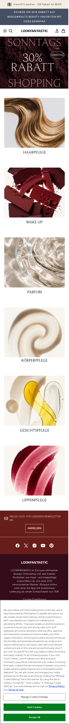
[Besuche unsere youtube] (43, 545)
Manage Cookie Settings (34, 697)
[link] (57, 30)
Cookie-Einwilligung (34, 599)
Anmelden (35, 528)
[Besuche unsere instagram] (34, 545)
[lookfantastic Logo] (34, 30)
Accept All (34, 717)
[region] (34, 662)
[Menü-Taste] (4, 30)
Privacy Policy (57, 686)
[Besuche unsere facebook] (17, 545)
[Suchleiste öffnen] (10, 30)
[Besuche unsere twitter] (26, 545)
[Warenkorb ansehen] (63, 30)
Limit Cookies (34, 707)
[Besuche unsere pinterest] (51, 545)
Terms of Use (16, 689)
